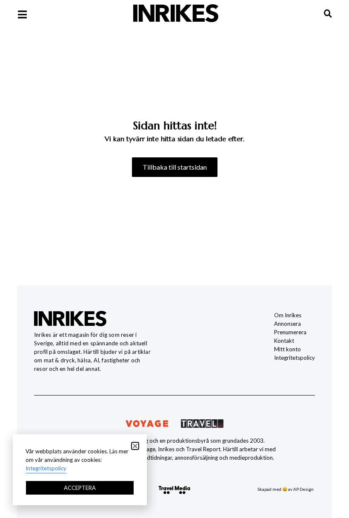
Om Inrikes (287, 315)
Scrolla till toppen (328, 465)
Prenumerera (290, 332)
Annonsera (287, 323)
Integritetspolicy (294, 357)
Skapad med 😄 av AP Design (285, 489)
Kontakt (284, 340)
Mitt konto (287, 349)
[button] (135, 446)
